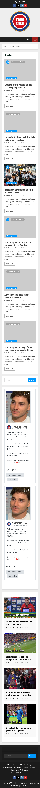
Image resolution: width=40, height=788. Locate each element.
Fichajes (19, 764)
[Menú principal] (4, 39)
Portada (9, 615)
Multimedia (7, 767)
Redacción (9, 90)
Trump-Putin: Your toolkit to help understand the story (20, 122)
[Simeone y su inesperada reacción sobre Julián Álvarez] (20, 607)
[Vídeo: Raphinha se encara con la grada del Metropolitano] (20, 714)
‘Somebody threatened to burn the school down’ (20, 175)
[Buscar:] (16, 380)
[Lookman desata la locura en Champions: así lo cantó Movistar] (20, 643)
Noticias (10, 764)
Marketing (18, 767)
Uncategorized (11, 78)
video (14, 615)
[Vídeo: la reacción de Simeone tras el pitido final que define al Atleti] (20, 678)
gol (16, 650)
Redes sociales (30, 767)
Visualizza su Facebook (15, 475)
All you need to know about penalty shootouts (20, 280)
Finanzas (15, 770)
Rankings (28, 764)
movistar (21, 650)
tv (13, 650)
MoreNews (14, 785)
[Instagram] (22, 5)
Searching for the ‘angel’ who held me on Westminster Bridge (20, 332)
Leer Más (9, 106)
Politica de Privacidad (19, 772)
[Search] (28, 39)
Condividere (13, 479)
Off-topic (24, 770)
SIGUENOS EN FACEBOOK (35, 39)
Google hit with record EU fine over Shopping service (20, 70)
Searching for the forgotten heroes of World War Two (20, 227)
